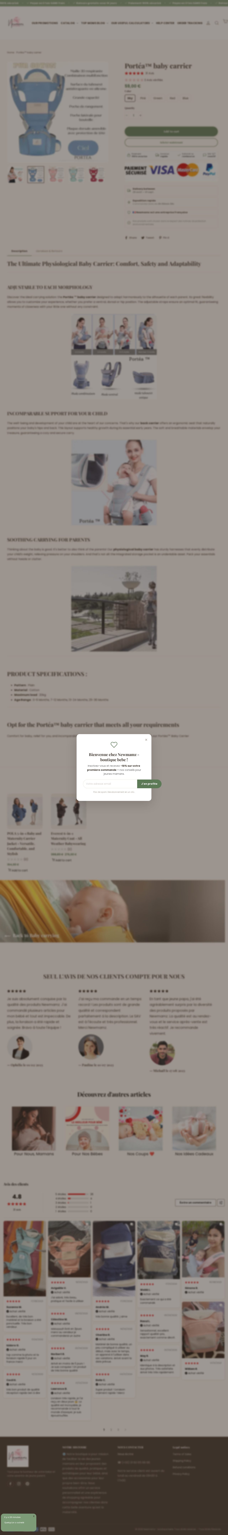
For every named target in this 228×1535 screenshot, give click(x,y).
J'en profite (149, 784)
